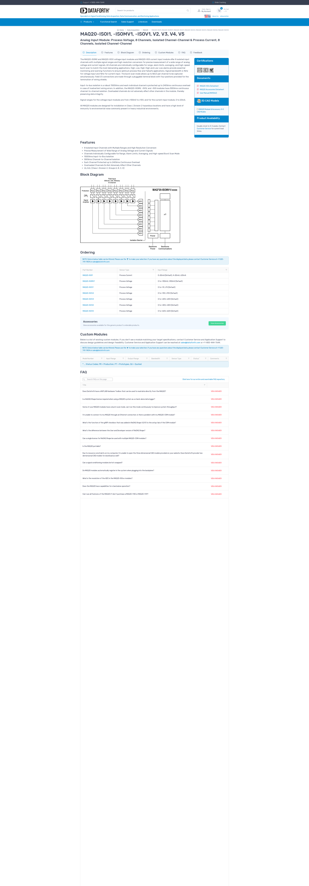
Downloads (157, 22)
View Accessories (217, 323)
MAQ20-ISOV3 (88, 299)
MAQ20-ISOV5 (88, 311)
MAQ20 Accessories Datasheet (212, 89)
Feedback (197, 52)
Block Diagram (127, 52)
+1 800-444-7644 (97, 2)
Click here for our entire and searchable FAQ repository (204, 379)
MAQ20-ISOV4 (88, 305)
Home (121, 30)
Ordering (146, 52)
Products (87, 22)
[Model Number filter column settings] (101, 358)
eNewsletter (224, 16)
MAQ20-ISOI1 (88, 275)
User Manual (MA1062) (208, 93)
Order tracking (220, 2)
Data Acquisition (133, 30)
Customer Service (204, 129)
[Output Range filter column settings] (147, 358)
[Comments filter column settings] (226, 358)
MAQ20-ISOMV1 (89, 281)
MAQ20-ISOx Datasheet (209, 86)
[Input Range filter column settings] (226, 270)
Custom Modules (165, 52)
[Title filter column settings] (204, 385)
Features (108, 52)
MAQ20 (145, 30)
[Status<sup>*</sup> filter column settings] (205, 358)
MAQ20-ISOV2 (88, 293)
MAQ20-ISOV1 (88, 287)
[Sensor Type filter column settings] (153, 270)
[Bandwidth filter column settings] (167, 358)
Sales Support (127, 22)
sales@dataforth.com (101, 262)
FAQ (183, 52)
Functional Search (108, 22)
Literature (142, 22)
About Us (215, 16)
